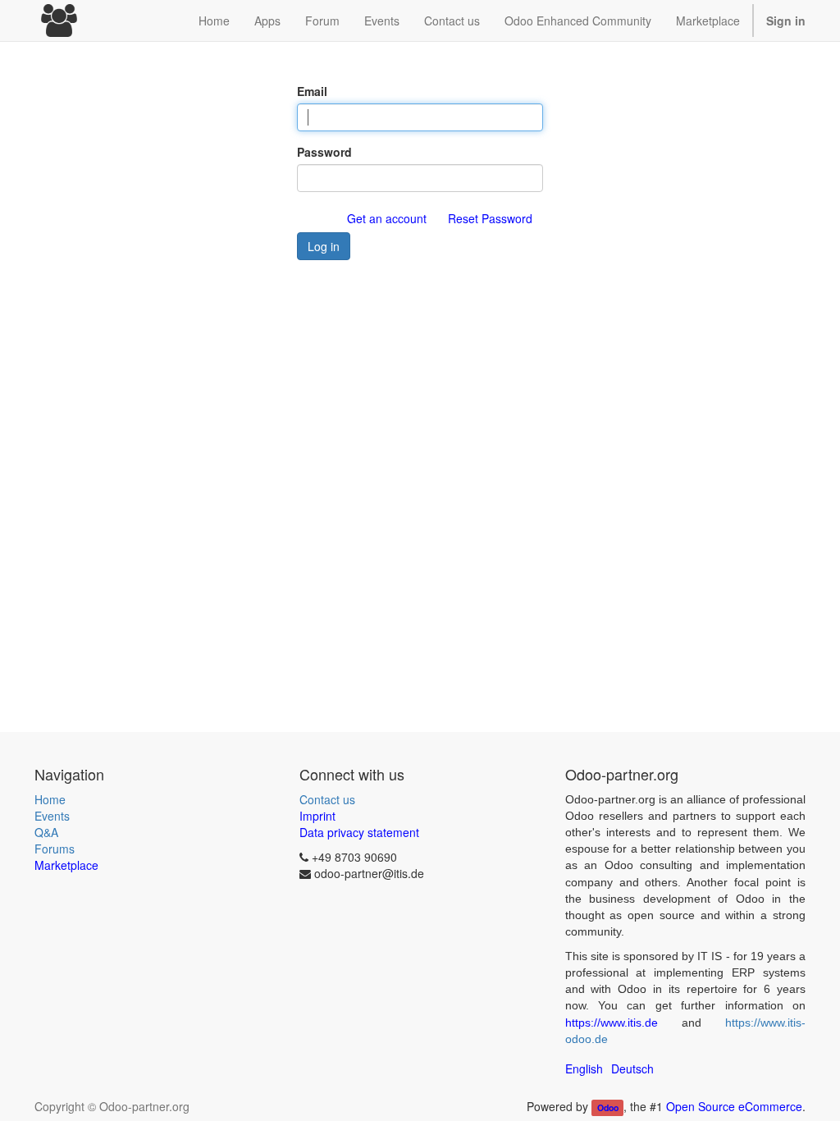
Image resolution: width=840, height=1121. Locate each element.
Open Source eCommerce (734, 1106)
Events (52, 816)
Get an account (387, 218)
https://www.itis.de (611, 1022)
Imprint (317, 816)
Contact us (327, 799)
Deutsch (632, 1068)
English (584, 1068)
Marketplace (708, 20)
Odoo (608, 1107)
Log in (324, 246)
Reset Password (490, 218)
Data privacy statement (359, 832)
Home (50, 799)
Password (324, 152)
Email (312, 91)
